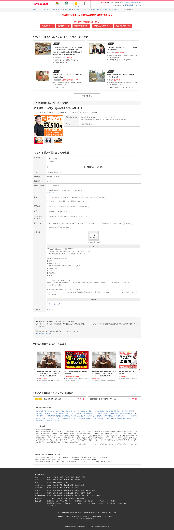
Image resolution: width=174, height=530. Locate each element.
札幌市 (99, 495)
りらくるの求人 (54, 304)
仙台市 (93, 495)
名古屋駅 (77, 495)
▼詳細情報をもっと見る (43, 333)
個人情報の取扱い (95, 512)
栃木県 (78, 477)
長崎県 (60, 493)
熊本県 (66, 493)
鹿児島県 (83, 493)
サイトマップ (112, 512)
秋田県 (71, 485)
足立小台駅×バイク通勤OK (103, 418)
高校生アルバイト (81, 501)
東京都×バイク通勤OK (86, 411)
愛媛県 (88, 490)
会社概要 (104, 512)
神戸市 (83, 495)
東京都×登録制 (99, 411)
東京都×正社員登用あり (113, 411)
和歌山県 (77, 479)
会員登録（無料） (128, 5)
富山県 (66, 487)
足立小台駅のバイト (123, 26)
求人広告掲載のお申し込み (65, 512)
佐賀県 (54, 493)
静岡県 (60, 482)
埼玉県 (61, 477)
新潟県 (54, 487)
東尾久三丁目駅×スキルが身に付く (84, 416)
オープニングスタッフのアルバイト (116, 503)
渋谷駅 (49, 495)
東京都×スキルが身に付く (56, 411)
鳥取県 (49, 490)
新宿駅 (54, 495)
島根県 (54, 490)
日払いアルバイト (104, 501)
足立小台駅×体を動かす (85, 418)
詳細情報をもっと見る (95, 167)
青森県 (54, 485)
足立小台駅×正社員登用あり (122, 418)
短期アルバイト (115, 501)
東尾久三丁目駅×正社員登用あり (46, 418)
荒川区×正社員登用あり (90, 413)
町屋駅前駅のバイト (81, 26)
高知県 (93, 490)
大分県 (71, 493)
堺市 (88, 495)
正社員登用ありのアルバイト (55, 503)
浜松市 (71, 495)
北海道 (49, 485)
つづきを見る (87, 96)
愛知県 (49, 482)
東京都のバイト (47, 26)
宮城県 (66, 485)
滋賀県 (66, 479)
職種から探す (73, 498)
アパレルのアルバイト (53, 505)
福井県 (77, 487)
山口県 (71, 490)
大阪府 (49, 479)
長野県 (60, 487)
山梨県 (49, 487)
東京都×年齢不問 (41, 411)
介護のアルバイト (82, 503)
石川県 (71, 487)
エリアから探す (51, 498)
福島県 (82, 485)
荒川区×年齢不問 (127, 411)
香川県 (82, 490)
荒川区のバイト (63, 26)
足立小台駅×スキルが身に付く (67, 418)
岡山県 (60, 490)
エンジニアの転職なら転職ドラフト (87, 518)
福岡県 (49, 493)
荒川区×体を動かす (60, 413)
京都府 (60, 479)
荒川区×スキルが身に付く (44, 413)
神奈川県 (55, 477)
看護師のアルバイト (70, 503)
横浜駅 (66, 495)
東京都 (49, 477)
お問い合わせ (78, 512)
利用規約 (86, 512)
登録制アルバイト (93, 501)
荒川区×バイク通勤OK (74, 413)
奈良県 (71, 479)
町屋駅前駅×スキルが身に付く (108, 413)
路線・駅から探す (62, 498)
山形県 (77, 485)
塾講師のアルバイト (52, 501)
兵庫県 (54, 479)
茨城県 (72, 477)
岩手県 (60, 485)
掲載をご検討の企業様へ (133, 3)
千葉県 (67, 477)
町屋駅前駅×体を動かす (127, 413)
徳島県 (77, 490)
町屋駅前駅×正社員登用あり (63, 416)
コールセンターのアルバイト (97, 503)
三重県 (66, 482)
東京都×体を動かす (72, 411)
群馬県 (83, 477)
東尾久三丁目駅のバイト (102, 26)
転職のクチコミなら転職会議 (73, 516)
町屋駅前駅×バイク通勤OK (44, 416)
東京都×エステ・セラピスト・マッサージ (49, 421)
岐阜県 (54, 482)
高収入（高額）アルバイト (67, 501)
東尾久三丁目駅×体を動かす (106, 416)
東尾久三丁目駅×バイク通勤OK (126, 416)
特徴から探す (82, 498)
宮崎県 (77, 493)
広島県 (66, 490)
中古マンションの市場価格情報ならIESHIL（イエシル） (98, 516)
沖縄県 (89, 493)
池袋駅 (60, 495)
